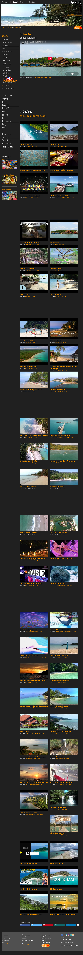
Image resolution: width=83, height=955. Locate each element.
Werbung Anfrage (46, 942)
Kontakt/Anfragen (46, 935)
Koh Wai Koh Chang (31, 682)
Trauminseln (5, 137)
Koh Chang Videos (7, 70)
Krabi (3, 118)
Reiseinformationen (7, 42)
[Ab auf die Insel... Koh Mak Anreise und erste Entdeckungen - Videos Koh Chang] (64, 364)
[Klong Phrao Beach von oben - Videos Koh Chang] (64, 531)
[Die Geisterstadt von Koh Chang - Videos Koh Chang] (34, 240)
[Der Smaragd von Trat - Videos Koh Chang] (64, 861)
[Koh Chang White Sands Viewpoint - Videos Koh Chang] (64, 729)
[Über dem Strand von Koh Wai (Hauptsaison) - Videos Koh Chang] (34, 704)
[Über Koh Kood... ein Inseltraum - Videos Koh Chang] (64, 704)
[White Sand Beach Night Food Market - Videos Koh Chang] (64, 168)
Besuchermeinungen (46, 938)
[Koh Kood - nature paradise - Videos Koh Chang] (64, 806)
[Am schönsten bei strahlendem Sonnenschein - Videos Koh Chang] (34, 780)
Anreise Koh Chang (30, 463)
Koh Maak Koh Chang (61, 370)
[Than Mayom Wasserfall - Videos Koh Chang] (34, 266)
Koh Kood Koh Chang (31, 146)
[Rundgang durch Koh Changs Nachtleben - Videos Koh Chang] (34, 556)
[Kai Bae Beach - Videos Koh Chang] (34, 292)
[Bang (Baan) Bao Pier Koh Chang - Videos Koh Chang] (64, 433)
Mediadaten (44, 940)
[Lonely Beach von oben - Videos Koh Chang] (64, 484)
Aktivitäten (5, 54)
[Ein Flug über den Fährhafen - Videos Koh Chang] (34, 459)
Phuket (4, 127)
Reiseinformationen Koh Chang (34, 814)
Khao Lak (5, 111)
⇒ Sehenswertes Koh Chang (43, 77)
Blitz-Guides (32, 2)
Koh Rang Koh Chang (61, 146)
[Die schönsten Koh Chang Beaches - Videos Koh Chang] (34, 387)
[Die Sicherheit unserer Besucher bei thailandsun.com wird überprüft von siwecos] (26, 944)
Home (2, 27)
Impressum (24, 938)
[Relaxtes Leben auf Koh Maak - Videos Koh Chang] (64, 653)
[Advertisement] (50, 94)
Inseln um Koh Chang (7, 51)
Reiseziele (15, 2)
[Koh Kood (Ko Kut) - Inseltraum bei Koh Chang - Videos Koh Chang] (34, 433)
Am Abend (5, 58)
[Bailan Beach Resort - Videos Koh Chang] (64, 266)
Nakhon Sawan (6, 121)
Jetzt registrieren (72, 14)
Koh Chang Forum (7, 85)
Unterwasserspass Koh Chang (63, 585)
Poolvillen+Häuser (7, 64)
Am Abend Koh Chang (61, 172)
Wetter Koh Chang (7, 76)
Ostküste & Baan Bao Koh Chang (64, 437)
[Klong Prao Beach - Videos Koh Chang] (64, 292)
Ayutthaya (5, 98)
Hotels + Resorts (6, 61)
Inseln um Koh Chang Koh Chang (64, 198)
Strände (4, 48)
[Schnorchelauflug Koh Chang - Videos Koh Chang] (34, 628)
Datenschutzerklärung (27, 940)
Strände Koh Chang (60, 270)
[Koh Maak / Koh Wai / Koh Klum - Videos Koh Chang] (64, 194)
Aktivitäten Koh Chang (61, 463)
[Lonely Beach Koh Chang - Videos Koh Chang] (34, 339)
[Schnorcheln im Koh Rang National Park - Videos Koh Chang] (34, 168)
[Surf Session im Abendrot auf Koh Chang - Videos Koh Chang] (64, 459)
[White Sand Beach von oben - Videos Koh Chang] (34, 531)
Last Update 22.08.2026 (66, 939)
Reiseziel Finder (6, 134)
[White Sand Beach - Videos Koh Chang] (64, 339)
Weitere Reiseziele (7, 95)
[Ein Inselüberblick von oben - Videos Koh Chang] (34, 811)
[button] (25, 925)
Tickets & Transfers (7, 146)
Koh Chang (16, 27)
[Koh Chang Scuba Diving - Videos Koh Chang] (64, 581)
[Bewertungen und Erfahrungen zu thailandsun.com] (9, 943)
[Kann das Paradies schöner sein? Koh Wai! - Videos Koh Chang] (34, 678)
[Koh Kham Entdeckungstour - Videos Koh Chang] (34, 887)
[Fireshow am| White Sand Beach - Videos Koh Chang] (34, 194)
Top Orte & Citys (6, 140)
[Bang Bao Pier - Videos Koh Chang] (34, 729)
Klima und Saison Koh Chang (33, 784)
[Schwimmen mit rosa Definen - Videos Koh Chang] (34, 653)
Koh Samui (5, 114)
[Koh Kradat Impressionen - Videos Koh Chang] (64, 387)
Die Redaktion (25, 937)
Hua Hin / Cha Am (7, 108)
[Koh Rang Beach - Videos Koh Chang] (64, 142)
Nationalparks (6, 73)
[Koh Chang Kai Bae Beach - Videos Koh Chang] (34, 484)
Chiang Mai (5, 105)
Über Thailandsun (26, 935)
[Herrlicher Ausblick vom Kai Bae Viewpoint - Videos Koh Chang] (34, 755)
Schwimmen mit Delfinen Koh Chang (65, 631)
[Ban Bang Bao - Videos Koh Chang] (64, 240)
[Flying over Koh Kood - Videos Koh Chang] (34, 142)
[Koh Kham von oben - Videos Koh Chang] (64, 887)
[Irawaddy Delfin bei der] (64, 628)
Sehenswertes (6, 45)
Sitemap (63, 937)
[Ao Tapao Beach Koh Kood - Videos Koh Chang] (34, 364)
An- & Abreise (6, 67)
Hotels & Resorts (6, 143)
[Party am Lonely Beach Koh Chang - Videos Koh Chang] (34, 581)
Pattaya (4, 124)
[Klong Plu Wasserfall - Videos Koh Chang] (64, 755)
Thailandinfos (23, 2)
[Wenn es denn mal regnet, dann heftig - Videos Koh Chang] (64, 780)
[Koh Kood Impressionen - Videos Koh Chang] (64, 831)
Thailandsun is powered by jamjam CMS (69, 945)
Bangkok (4, 102)
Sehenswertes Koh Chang (32, 244)
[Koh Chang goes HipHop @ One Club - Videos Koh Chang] (64, 556)
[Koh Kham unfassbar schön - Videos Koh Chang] (34, 861)
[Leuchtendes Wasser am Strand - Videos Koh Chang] (64, 678)
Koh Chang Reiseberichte (8, 88)
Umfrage (44, 937)
